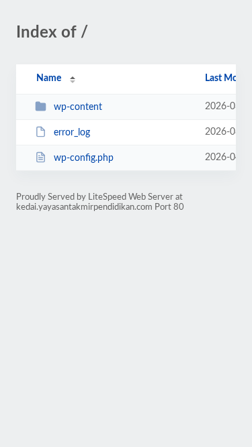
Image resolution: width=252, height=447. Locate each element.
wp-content (78, 107)
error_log (72, 132)
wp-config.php (84, 158)
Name (48, 78)
